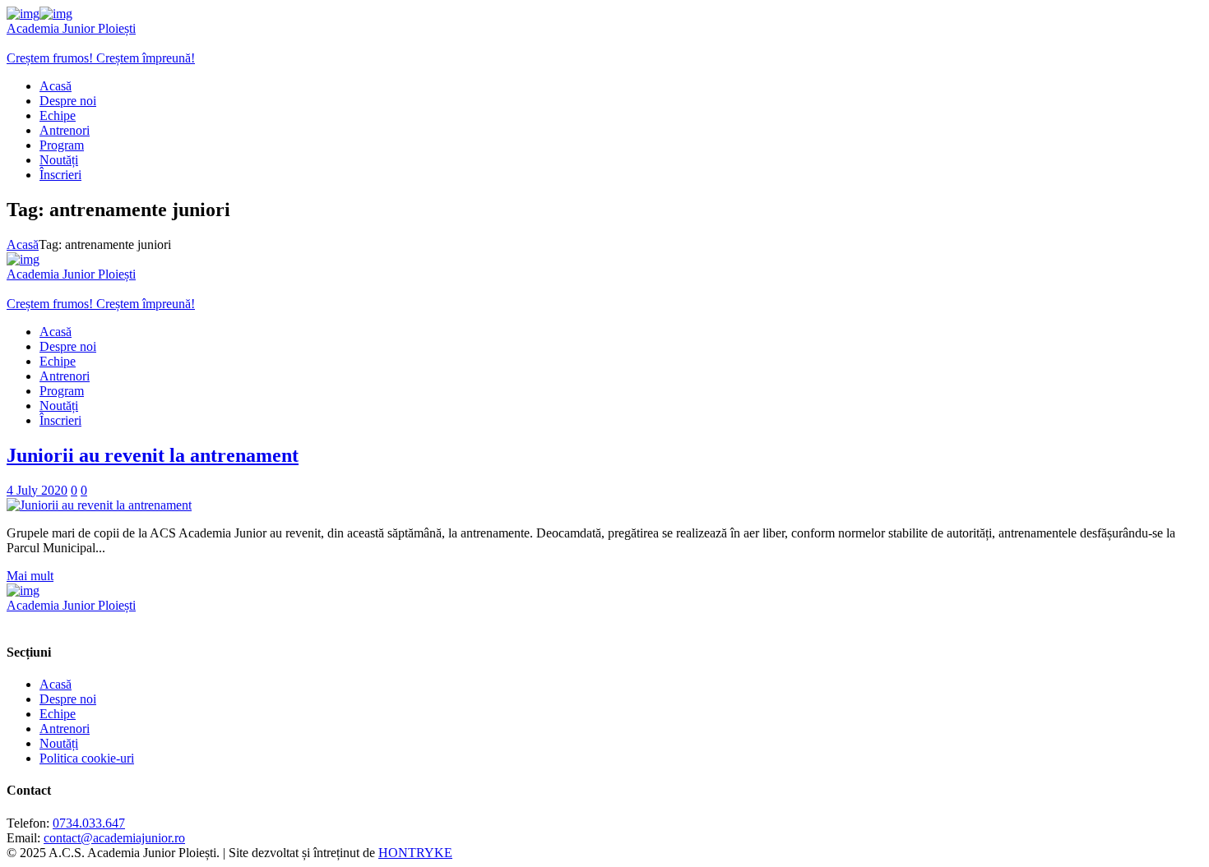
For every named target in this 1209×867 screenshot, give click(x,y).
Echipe (57, 714)
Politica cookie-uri (86, 758)
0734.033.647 (89, 823)
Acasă (23, 244)
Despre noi (67, 699)
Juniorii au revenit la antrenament (153, 455)
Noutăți (58, 743)
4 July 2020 (37, 490)
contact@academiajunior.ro (114, 838)
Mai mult (30, 576)
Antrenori (64, 729)
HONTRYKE (415, 853)
